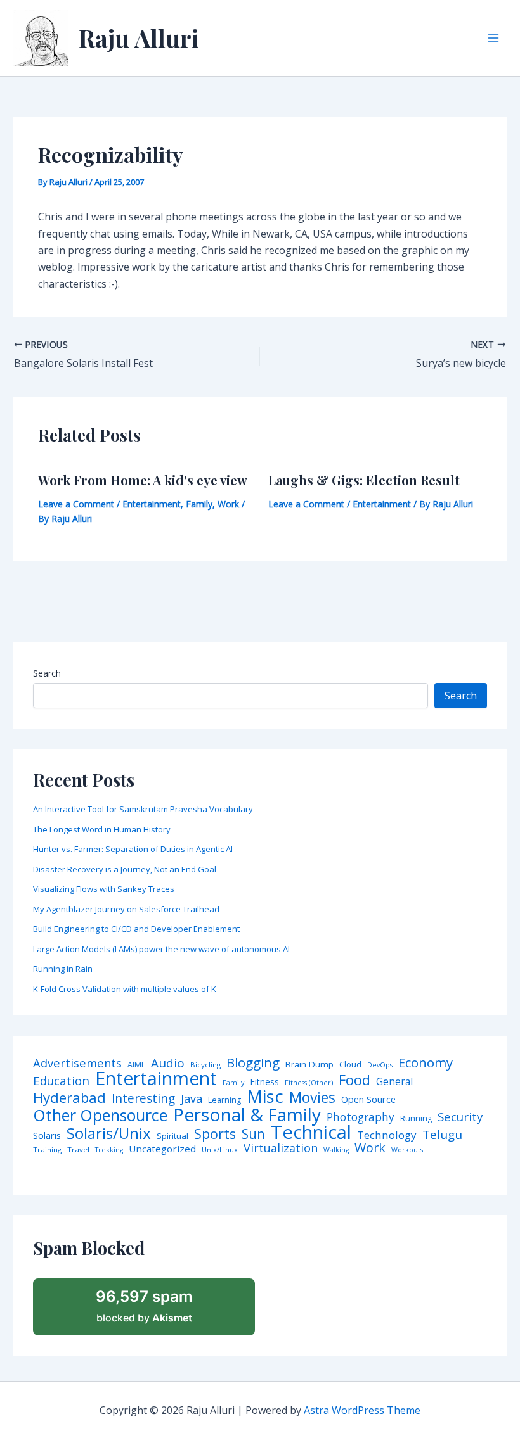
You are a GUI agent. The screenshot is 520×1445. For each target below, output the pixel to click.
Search (47, 673)
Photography (360, 1117)
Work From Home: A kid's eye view (142, 479)
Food (354, 1080)
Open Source (368, 1099)
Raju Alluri (139, 38)
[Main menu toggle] (493, 38)
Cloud (350, 1064)
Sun (253, 1134)
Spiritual (172, 1136)
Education (61, 1081)
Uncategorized (162, 1149)
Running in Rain (63, 968)
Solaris (47, 1135)
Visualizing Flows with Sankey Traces (103, 888)
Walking (336, 1150)
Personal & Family (247, 1114)
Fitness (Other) (309, 1082)
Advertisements (77, 1063)
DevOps (380, 1065)
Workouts (407, 1150)
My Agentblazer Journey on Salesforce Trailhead (126, 909)
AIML (136, 1065)
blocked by (144, 1305)
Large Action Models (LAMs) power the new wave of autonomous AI (161, 949)
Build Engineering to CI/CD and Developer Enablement (136, 928)
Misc (265, 1096)
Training (47, 1150)
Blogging (253, 1062)
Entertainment (151, 504)
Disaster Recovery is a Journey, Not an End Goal (124, 869)
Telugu (442, 1135)
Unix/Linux (220, 1150)
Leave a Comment (76, 504)
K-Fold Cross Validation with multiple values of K (124, 989)
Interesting (143, 1099)
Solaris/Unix (109, 1133)
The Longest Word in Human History (102, 829)
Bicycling (205, 1065)
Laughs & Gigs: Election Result (364, 479)
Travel (78, 1150)
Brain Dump (309, 1064)
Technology (387, 1135)
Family (199, 504)
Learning (224, 1100)
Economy (425, 1062)
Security (460, 1117)
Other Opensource (100, 1115)
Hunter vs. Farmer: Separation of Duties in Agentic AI (133, 849)
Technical (311, 1132)
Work (228, 504)
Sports (215, 1133)
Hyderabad (69, 1097)
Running (416, 1119)
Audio (168, 1063)
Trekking (109, 1150)
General (394, 1082)
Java (191, 1098)
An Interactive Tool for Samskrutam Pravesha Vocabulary (143, 809)
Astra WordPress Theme (362, 1410)
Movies (312, 1098)
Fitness (264, 1082)
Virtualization (281, 1148)
